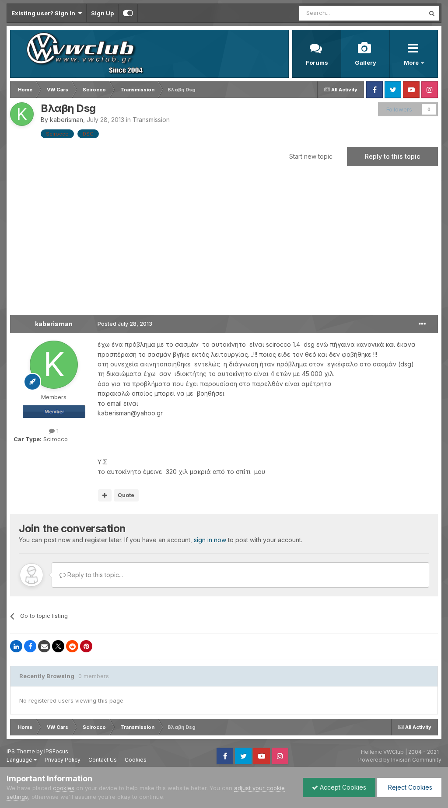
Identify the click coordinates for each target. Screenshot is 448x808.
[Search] (431, 13)
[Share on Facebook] (30, 646)
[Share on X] (58, 646)
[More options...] (422, 324)
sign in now (210, 539)
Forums (317, 62)
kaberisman (66, 119)
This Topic (399, 13)
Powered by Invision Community (399, 759)
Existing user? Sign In (44, 13)
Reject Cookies (409, 787)
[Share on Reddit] (72, 646)
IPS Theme (21, 751)
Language (20, 759)
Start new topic (310, 156)
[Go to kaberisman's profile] (22, 114)
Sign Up (102, 13)
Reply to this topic (392, 156)
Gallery (365, 62)
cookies (63, 787)
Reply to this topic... (94, 574)
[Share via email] (44, 646)
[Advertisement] (224, 245)
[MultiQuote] (105, 495)
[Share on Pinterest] (86, 646)
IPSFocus (56, 751)
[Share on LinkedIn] (16, 646)
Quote (126, 495)
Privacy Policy (62, 759)
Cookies (136, 759)
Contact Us (102, 759)
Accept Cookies (342, 787)
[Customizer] (128, 13)
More (412, 62)
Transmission (151, 119)
